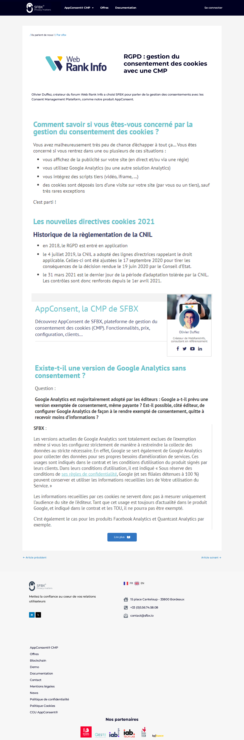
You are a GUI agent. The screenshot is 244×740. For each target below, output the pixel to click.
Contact (35, 680)
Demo (34, 667)
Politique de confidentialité (49, 699)
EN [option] (142, 583)
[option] (139, 583)
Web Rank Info (92, 94)
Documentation (125, 7)
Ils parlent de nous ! (42, 34)
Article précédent (34, 557)
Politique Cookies (42, 706)
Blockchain (38, 661)
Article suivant (211, 557)
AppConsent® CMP (77, 7)
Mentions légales (42, 686)
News (34, 693)
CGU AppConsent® (44, 712)
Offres (104, 7)
